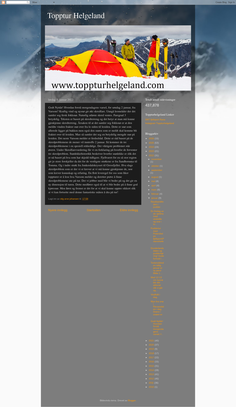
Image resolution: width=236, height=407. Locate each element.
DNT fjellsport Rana (155, 119)
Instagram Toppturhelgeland (159, 123)
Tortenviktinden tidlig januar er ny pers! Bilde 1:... (157, 268)
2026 (152, 138)
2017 (152, 357)
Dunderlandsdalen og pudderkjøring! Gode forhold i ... (157, 253)
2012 (152, 378)
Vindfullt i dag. (155, 295)
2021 (152, 340)
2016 (152, 361)
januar (154, 198)
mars (154, 190)
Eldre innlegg (129, 210)
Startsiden (94, 210)
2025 (152, 143)
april (153, 185)
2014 (152, 370)
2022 (152, 155)
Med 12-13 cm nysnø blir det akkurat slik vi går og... (157, 284)
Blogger (132, 400)
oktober (155, 166)
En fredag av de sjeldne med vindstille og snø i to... (157, 217)
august (155, 177)
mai (153, 181)
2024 (152, 147)
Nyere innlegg (57, 210)
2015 (152, 366)
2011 (151, 383)
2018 (152, 353)
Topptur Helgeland (76, 15)
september (156, 170)
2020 (152, 345)
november (156, 159)
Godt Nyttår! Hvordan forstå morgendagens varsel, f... (157, 327)
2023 (152, 151)
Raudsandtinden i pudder (157, 204)
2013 (152, 374)
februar (155, 194)
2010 (152, 387)
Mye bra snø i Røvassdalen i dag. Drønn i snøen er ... (157, 309)
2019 (152, 349)
